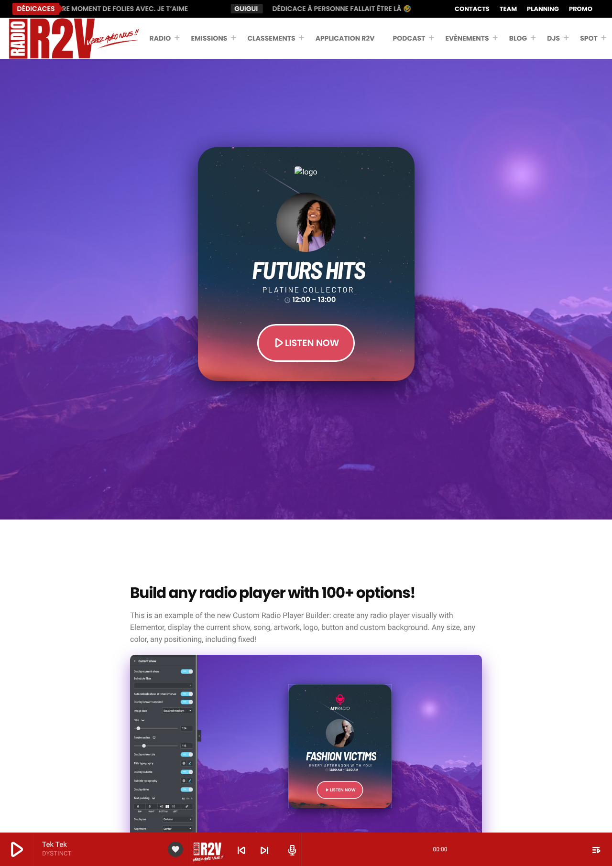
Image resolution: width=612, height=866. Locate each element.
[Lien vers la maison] (74, 38)
